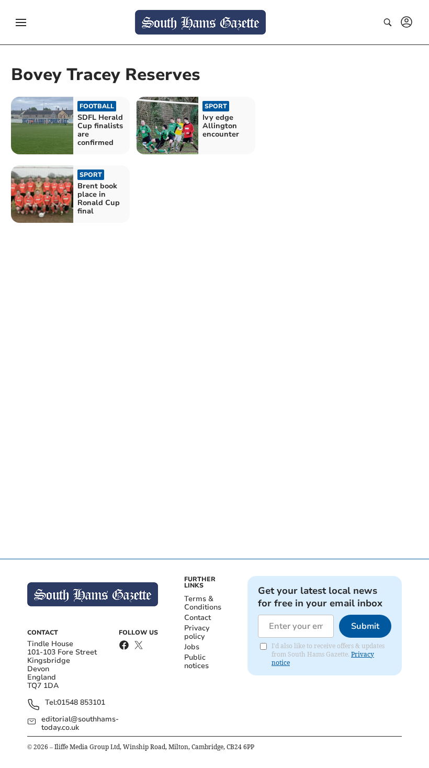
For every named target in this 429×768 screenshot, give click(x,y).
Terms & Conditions (202, 603)
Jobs (191, 647)
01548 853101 (81, 702)
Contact (197, 618)
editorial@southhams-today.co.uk (80, 723)
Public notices (196, 661)
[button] (20, 22)
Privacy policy (196, 632)
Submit (365, 626)
